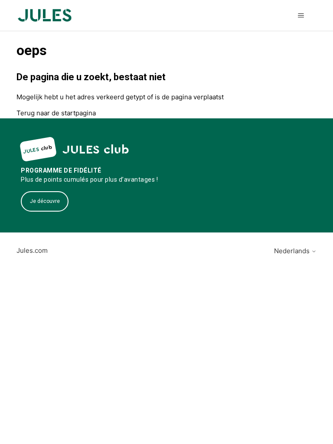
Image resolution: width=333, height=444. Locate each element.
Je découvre (45, 201)
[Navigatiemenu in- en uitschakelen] (301, 16)
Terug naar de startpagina (56, 113)
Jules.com (32, 250)
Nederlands (292, 251)
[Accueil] (44, 15)
